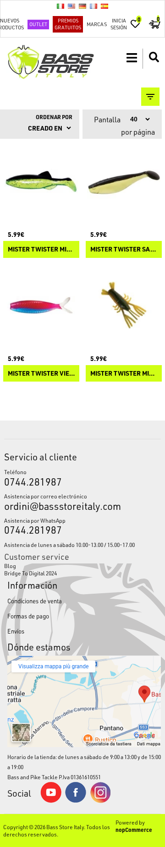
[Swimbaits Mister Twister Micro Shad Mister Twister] (41, 181)
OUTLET (38, 24)
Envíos (15, 631)
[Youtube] (50, 800)
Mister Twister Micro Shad (41, 249)
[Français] (93, 5)
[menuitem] (82, 565)
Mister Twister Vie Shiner (41, 373)
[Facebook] (75, 800)
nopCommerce (134, 829)
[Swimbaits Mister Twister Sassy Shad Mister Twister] (123, 181)
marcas (97, 24)
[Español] (104, 5)
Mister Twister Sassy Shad (123, 249)
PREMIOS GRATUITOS (68, 24)
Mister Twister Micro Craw (123, 373)
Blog (10, 565)
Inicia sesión (118, 24)
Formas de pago (28, 616)
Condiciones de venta (34, 601)
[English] (71, 5)
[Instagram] (100, 800)
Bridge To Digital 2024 (30, 573)
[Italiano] (60, 5)
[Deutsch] (82, 5)
